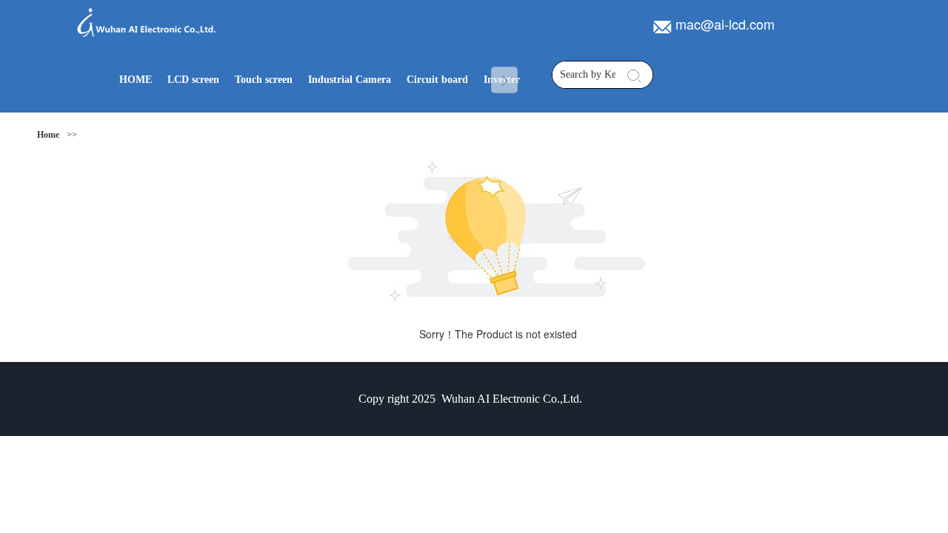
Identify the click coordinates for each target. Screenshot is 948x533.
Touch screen (264, 79)
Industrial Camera (349, 79)
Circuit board (437, 79)
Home (48, 135)
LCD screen (193, 79)
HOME (135, 79)
